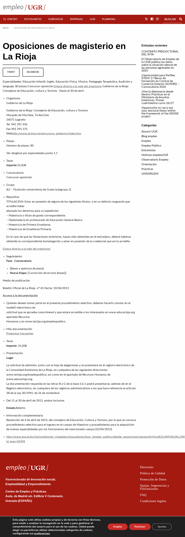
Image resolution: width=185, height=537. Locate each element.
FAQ (143, 495)
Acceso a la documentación (20, 295)
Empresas (76, 19)
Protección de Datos (153, 479)
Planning (108, 19)
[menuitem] (10, 19)
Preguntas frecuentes (19, 333)
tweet (11, 72)
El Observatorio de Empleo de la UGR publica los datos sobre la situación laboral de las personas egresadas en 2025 (160, 65)
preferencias (42, 533)
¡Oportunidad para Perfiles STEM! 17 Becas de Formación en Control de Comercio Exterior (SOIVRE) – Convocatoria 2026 (160, 81)
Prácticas (147, 169)
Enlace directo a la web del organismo (78, 86)
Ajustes (162, 526)
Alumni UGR (149, 131)
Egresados (55, 19)
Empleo (146, 140)
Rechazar (139, 526)
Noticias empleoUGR (154, 155)
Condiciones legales (153, 501)
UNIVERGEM (149, 173)
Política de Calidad (152, 473)
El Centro (10, 19)
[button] (146, 19)
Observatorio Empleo (154, 159)
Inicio (6, 28)
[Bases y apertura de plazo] (27, 268)
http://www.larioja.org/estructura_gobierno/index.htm (46, 133)
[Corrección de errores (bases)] (47, 273)
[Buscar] (180, 19)
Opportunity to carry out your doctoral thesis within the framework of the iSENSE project (160, 112)
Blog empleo (149, 136)
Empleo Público (151, 145)
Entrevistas (148, 150)
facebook (33, 72)
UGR (92, 19)
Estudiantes (33, 19)
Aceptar (117, 526)
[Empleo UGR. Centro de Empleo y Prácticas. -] (24, 7)
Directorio (146, 467)
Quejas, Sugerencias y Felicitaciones (154, 487)
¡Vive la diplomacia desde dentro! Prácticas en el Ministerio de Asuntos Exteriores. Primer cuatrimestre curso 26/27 (157, 97)
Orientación (149, 164)
